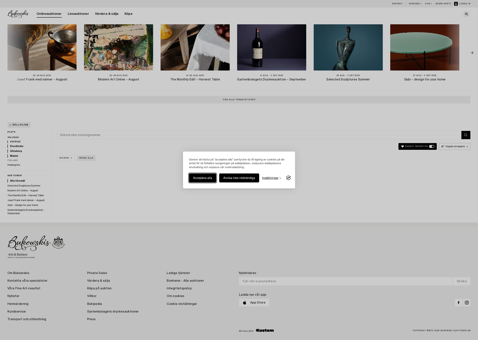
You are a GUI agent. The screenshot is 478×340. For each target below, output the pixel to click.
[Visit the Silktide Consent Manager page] (288, 177)
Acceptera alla (202, 178)
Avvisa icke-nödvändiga (239, 178)
